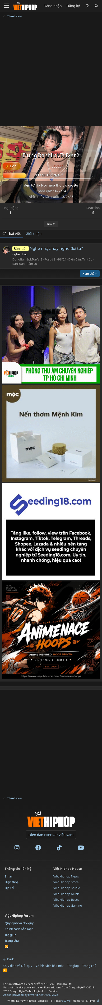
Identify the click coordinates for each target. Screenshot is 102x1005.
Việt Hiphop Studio (66, 888)
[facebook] (38, 848)
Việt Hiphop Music (66, 894)
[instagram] (16, 848)
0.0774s (65, 1000)
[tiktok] (59, 848)
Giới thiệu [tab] (34, 233)
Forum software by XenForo (37, 984)
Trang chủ (12, 940)
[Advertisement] (51, 72)
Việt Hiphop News (66, 876)
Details (52, 991)
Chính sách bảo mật (19, 929)
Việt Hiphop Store (66, 882)
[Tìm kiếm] (96, 5)
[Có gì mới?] (87, 5)
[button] (98, 1000)
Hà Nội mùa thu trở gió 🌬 (57, 185)
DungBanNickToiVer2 (27, 259)
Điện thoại (12, 882)
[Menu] (6, 6)
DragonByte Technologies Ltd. (28, 991)
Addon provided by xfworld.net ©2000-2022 (30, 994)
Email (8, 876)
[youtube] (81, 848)
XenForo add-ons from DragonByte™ (63, 987)
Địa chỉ (9, 888)
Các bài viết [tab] (11, 233)
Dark (10, 959)
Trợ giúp (10, 935)
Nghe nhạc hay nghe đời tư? (48, 248)
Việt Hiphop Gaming (67, 905)
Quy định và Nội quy (19, 923)
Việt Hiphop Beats (66, 899)
